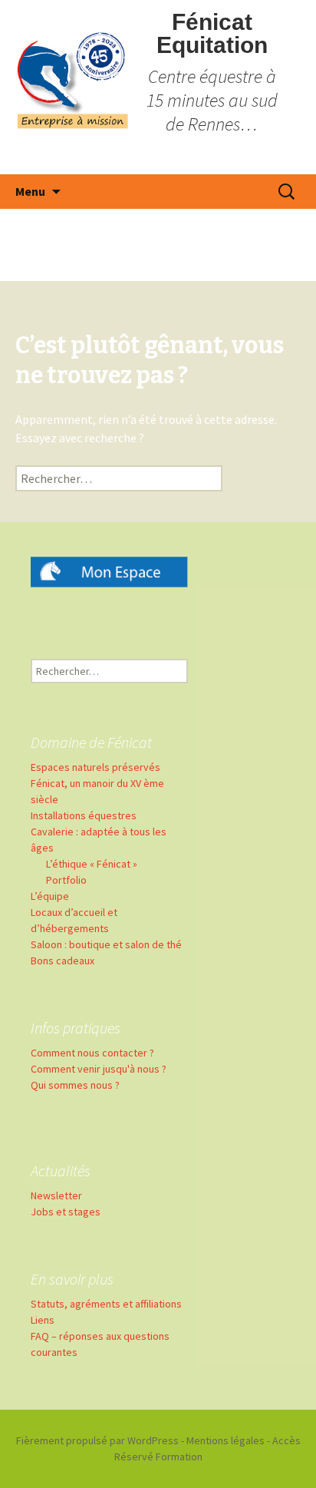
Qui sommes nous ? (75, 1085)
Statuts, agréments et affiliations (106, 1304)
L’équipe (50, 896)
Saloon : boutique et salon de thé (106, 944)
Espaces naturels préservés (95, 767)
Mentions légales (225, 1440)
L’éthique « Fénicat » (91, 864)
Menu (30, 191)
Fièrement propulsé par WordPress (97, 1440)
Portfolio (66, 880)
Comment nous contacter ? (92, 1053)
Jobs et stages (65, 1212)
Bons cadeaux (62, 960)
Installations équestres (84, 815)
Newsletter (56, 1195)
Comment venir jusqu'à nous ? (98, 1069)
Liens (42, 1320)
